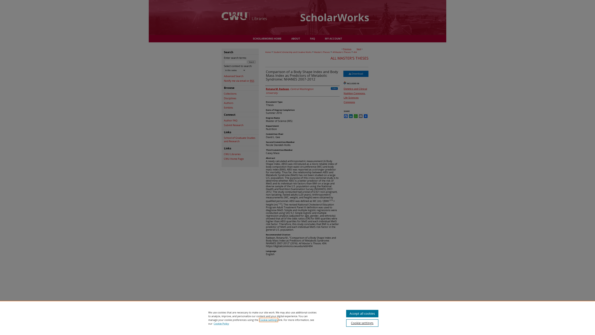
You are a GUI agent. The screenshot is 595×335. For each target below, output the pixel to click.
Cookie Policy (221, 323)
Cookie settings (269, 320)
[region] (297, 318)
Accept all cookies (362, 313)
